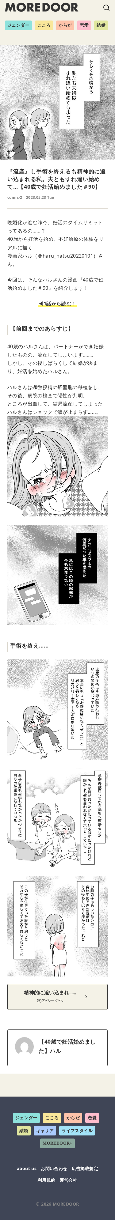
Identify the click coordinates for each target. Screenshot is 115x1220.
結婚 (101, 25)
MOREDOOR (66, 1204)
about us (26, 1168)
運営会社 (69, 1180)
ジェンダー (18, 25)
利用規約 (47, 1180)
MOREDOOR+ (57, 1143)
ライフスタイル (77, 1130)
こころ (44, 25)
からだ (65, 25)
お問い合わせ (54, 1168)
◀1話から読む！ (57, 303)
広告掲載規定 (85, 1168)
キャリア (45, 1130)
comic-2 (14, 197)
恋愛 (84, 25)
